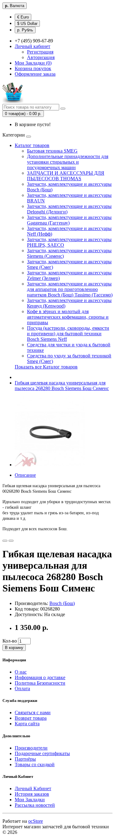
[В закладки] (4, 541)
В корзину (14, 647)
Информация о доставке (40, 677)
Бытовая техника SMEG (52, 150)
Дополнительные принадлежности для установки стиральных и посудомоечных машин (67, 162)
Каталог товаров (32, 145)
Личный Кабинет (33, 788)
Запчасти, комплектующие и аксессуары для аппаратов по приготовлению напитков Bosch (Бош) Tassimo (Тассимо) (70, 289)
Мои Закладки (30, 799)
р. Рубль (25, 30)
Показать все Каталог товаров (46, 366)
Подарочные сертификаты (42, 753)
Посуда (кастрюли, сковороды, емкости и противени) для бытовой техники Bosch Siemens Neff (68, 333)
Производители (31, 747)
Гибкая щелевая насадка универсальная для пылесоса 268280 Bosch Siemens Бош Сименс (62, 385)
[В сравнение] (11, 541)
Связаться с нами (33, 712)
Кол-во (9, 640)
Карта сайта (27, 723)
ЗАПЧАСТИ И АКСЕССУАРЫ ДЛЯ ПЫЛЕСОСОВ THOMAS (65, 175)
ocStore (35, 821)
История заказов (32, 794)
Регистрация (40, 51)
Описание (25, 475)
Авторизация (41, 57)
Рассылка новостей (35, 805)
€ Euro (23, 17)
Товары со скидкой (35, 764)
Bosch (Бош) (62, 603)
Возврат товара (31, 718)
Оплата (22, 688)
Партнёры (25, 759)
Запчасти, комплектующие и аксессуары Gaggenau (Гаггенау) (69, 220)
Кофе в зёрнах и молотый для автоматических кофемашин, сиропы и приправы (68, 317)
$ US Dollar (27, 23)
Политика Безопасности (40, 683)
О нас (21, 672)
